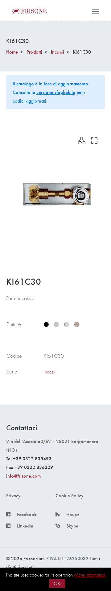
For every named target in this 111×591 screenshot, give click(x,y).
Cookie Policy (70, 495)
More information (89, 575)
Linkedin (25, 526)
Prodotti (34, 51)
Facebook (26, 514)
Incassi (57, 51)
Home (12, 51)
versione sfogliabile (55, 92)
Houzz (73, 514)
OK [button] (57, 583)
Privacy (13, 495)
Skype (72, 526)
